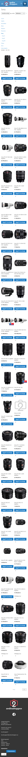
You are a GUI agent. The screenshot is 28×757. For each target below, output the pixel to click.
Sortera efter (11, 13)
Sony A (3, 36)
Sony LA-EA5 (17, 413)
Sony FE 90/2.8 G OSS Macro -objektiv (19, 560)
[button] (2, 81)
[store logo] (10, 3)
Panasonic (3, 31)
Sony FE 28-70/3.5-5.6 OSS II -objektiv (6, 186)
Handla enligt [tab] (5, 13)
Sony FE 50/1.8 (5, 674)
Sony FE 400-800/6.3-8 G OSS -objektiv (20, 129)
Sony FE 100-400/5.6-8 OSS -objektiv (7, 71)
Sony (2, 33)
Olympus (3, 28)
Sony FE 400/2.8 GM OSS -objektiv (6, 215)
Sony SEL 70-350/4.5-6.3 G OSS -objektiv (7, 388)
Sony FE (3, 40)
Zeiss (2, 45)
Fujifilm (2, 21)
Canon (2, 18)
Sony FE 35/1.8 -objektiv (7, 358)
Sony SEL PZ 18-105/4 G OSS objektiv (20, 100)
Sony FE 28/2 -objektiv (6, 560)
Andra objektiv (4, 48)
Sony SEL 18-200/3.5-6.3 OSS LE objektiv (7, 273)
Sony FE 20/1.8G (18, 387)
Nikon (2, 26)
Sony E (3, 38)
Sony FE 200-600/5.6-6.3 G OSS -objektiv (7, 330)
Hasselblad (3, 23)
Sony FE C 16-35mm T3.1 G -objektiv (19, 445)
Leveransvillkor (5, 729)
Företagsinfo (4, 723)
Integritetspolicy (5, 721)
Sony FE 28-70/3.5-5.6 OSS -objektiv (6, 244)
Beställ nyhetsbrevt (6, 724)
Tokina (2, 43)
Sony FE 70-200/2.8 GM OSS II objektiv (7, 589)
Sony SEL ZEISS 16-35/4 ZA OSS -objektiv (20, 157)
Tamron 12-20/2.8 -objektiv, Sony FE (20, 71)
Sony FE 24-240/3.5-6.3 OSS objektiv (20, 532)
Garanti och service (6, 727)
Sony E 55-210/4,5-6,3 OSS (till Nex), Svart (19, 273)
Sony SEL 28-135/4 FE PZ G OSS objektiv (7, 301)
